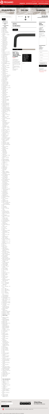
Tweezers (4, 88)
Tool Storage (4, 265)
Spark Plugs (4, 55)
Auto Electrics (5, 48)
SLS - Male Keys (5, 289)
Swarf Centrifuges (5, 369)
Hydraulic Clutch (5, 134)
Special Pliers (4, 223)
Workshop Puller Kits (6, 242)
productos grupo (31, 3)
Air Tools (4, 227)
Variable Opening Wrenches (5, 106)
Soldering (4, 86)
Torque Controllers (6, 67)
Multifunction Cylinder (4, 387)
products (36, 6)
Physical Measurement (5, 73)
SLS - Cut (4, 285)
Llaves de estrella (5, 99)
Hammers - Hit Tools (6, 110)
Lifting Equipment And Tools (5, 383)
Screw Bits (4, 206)
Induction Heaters (5, 352)
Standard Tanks (5, 374)
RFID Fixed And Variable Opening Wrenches (5, 249)
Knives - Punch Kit (5, 272)
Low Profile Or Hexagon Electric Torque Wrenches (5, 344)
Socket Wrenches (5, 104)
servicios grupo (43, 3)
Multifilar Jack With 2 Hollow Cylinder (6, 389)
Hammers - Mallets (6, 129)
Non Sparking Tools (6, 174)
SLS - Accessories (5, 282)
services (44, 6)
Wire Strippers (5, 79)
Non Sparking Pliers (6, 179)
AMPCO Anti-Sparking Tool (5, 42)
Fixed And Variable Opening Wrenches (6, 109)
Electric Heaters (5, 348)
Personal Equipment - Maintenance (6, 189)
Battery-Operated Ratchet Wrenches (5, 326)
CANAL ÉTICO (31, 409)
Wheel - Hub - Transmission (5, 58)
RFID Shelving (5, 255)
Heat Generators (5, 350)
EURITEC (4, 346)
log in (38, 1)
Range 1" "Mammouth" (4, 310)
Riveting (3, 197)
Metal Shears (4, 273)
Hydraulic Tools (6, 23)
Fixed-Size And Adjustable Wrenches (5, 90)
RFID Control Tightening (4, 247)
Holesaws (4, 271)
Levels (3, 163)
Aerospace (4, 28)
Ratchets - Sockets (5, 138)
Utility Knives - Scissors (5, 278)
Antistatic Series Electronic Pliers (5, 82)
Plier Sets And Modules (5, 222)
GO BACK (15, 29)
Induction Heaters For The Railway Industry (5, 356)
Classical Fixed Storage (5, 261)
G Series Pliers (5, 217)
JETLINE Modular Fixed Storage (5, 263)
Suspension (4, 56)
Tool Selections (5, 295)
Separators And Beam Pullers (5, 237)
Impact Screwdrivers (6, 204)
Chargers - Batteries (6, 329)
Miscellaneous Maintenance (5, 192)
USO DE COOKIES (25, 409)
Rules (3, 170)
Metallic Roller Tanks (6, 373)
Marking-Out (4, 166)
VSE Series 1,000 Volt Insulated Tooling (6, 76)
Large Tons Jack (5, 380)
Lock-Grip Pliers (5, 219)
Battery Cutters (5, 333)
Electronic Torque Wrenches (5, 66)
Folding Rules (5, 162)
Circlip (3, 210)
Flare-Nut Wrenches (6, 96)
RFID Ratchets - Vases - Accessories (6, 254)
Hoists (3, 351)
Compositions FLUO (6, 107)
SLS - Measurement (6, 290)
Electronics (4, 80)
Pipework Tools (5, 195)
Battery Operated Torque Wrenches (5, 320)
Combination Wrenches (4, 95)
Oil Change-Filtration (6, 53)
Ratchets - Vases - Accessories (5, 117)
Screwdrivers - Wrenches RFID (5, 257)
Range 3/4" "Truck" (5, 313)
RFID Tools (4, 243)
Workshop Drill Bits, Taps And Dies (6, 280)
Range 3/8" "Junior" (6, 314)
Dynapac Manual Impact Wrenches (5, 307)
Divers (3, 51)
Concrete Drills (5, 269)
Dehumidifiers (5, 347)
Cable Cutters (5, 268)
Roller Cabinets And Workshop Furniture (6, 259)
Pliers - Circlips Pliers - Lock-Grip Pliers (6, 203)
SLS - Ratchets (5, 292)
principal (34, 1)
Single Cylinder (5, 394)
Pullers (3, 229)
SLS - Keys (4, 288)
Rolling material (5, 296)
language (47, 1)
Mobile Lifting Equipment (5, 136)
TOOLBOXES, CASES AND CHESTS (6, 298)
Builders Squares (5, 159)
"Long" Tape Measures (4, 154)
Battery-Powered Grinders (5, 328)
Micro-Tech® (4, 84)
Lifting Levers (4, 372)
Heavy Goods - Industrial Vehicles (5, 133)
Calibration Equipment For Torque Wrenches (5, 341)
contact (42, 1)
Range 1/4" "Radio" (5, 312)
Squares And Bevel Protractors (5, 173)
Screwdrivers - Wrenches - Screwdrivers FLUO (6, 121)
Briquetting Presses (6, 368)
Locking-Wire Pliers (6, 220)
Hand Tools (4, 27)
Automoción (4, 45)
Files (3, 270)
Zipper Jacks (4, 375)
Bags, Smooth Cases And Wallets (6, 300)
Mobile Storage (5, 264)
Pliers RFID (4, 245)
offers (40, 6)
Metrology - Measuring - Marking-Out (4, 151)
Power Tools (4, 226)
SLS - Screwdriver (5, 293)
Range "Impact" (5, 308)
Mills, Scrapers (5, 274)
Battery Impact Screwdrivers (5, 324)
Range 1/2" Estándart (6, 311)
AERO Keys (4, 29)
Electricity (4, 68)
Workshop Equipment (4, 47)
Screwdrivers (4, 207)
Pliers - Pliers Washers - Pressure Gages (6, 114)
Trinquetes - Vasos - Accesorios (6, 305)
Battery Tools (4, 321)
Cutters (3, 332)
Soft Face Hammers (6, 131)
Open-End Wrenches (4, 102)
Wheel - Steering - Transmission (5, 140)
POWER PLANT (5, 54)
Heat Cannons (5, 349)
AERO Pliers (4, 30)
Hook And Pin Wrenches (5, 98)
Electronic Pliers (5, 83)
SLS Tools (4, 281)
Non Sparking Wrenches (5, 186)
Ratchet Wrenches (5, 103)
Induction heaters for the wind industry (6, 359)
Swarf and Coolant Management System (6, 367)
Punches (4, 74)
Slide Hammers (5, 238)
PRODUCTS (5, 21)
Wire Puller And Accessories (5, 78)
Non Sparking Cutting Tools (5, 176)
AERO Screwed (5, 31)
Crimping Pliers (5, 71)
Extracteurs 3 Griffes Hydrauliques (6, 231)
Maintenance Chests (6, 301)
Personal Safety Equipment (5, 194)
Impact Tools (4, 130)
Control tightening (5, 61)
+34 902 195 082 (38, 402)
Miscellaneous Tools (6, 85)
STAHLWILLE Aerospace (4, 40)
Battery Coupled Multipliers (5, 318)
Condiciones (41, 71)
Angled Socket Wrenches (5, 93)
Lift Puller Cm (5, 331)
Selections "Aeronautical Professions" (4, 37)
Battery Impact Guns (6, 323)
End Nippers (4, 214)
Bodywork (4, 49)
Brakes (3, 50)
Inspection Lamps (5, 142)
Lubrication (4, 190)
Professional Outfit (5, 196)
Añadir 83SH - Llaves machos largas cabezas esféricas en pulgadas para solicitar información (26, 58)
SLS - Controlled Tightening (5, 284)
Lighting (3, 141)
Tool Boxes (4, 303)
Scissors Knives (5, 276)
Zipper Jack (4, 376)
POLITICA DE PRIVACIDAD (18, 409)
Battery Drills (4, 322)
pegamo (22, 3)
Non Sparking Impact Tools (5, 178)
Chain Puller (4, 330)
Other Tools (4, 315)
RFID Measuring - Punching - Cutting (6, 252)
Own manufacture (6, 379)
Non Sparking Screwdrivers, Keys (5, 184)
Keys (3, 205)
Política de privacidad (42, 70)
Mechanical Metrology (4, 169)
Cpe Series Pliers (5, 211)
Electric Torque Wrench (5, 339)
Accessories (4, 62)
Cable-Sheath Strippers (5, 70)
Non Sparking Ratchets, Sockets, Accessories (5, 181)
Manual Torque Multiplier (5, 147)
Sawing (3, 275)
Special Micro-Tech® (6, 87)
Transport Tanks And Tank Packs (6, 371)
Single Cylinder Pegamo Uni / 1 (5, 396)
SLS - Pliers (4, 291)
